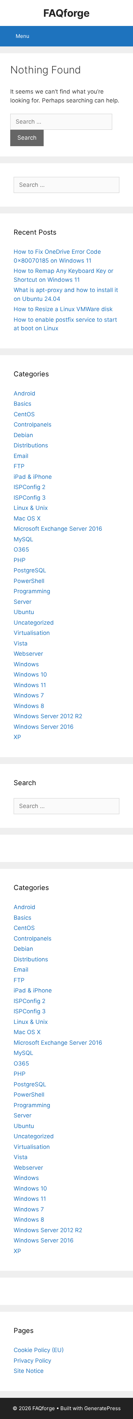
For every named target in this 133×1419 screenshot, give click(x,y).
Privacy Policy (32, 1360)
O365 (21, 549)
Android (24, 393)
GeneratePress (102, 1408)
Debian (23, 435)
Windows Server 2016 (44, 726)
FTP (19, 466)
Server (22, 601)
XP (17, 737)
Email (21, 456)
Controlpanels (32, 424)
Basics (22, 403)
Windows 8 (29, 705)
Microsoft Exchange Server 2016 (58, 528)
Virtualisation (32, 632)
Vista (21, 643)
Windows (26, 664)
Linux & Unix (31, 507)
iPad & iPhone (33, 476)
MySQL (23, 539)
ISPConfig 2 (29, 487)
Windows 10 (30, 674)
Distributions (31, 445)
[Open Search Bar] (123, 36)
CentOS (24, 414)
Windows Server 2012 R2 (48, 716)
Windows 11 (30, 685)
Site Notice (29, 1370)
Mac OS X (27, 518)
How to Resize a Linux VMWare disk (63, 309)
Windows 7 (29, 695)
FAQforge (66, 13)
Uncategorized (34, 622)
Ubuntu (24, 612)
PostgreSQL (30, 570)
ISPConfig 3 (30, 497)
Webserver (28, 653)
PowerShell (29, 581)
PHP (20, 560)
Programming (32, 591)
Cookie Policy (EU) (39, 1350)
